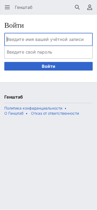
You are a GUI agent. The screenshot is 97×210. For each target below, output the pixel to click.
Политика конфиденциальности (33, 108)
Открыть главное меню (9, 10)
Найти (79, 10)
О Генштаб (13, 113)
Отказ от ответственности (55, 113)
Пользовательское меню (91, 10)
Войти (48, 66)
